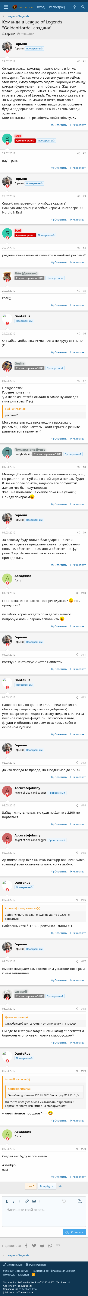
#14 (83, 805)
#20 (83, 1149)
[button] (6, 7)
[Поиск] (83, 7)
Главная (23, 1274)
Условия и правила (15, 1271)
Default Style (14, 1265)
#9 (84, 532)
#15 (83, 853)
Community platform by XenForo (37, 1282)
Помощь (9, 1274)
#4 (84, 248)
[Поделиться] (78, 61)
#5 (84, 291)
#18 (83, 1009)
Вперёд (45, 1186)
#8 (84, 467)
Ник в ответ (78, 125)
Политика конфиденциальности (53, 1271)
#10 (83, 593)
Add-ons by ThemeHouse (19, 1292)
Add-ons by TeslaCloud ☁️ (17, 1285)
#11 (83, 654)
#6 (84, 333)
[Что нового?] (74, 7)
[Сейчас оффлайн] (7, 51)
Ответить (60, 125)
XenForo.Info (29, 1288)
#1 (84, 61)
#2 (84, 153)
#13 (83, 762)
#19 (83, 1071)
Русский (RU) (37, 1265)
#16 (83, 900)
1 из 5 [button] (30, 1186)
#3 (84, 196)
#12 (83, 697)
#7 (84, 381)
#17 (83, 961)
